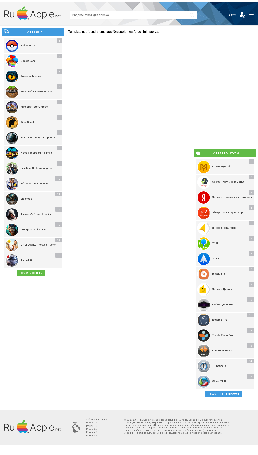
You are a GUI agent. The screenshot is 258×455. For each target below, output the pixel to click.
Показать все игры (31, 273)
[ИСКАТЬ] (192, 15)
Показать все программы (223, 394)
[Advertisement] (33, 339)
